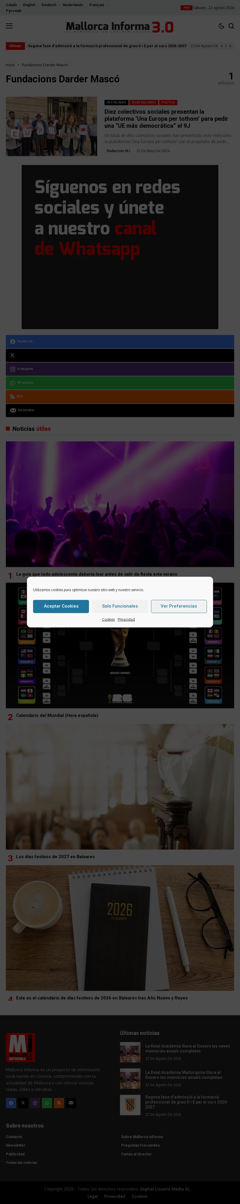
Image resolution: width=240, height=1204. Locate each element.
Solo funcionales (120, 606)
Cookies (108, 619)
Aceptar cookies (61, 606)
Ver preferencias (179, 606)
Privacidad (126, 619)
